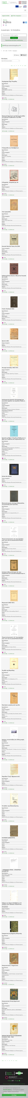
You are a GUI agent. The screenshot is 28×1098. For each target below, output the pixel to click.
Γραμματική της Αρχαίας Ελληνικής (12, 933)
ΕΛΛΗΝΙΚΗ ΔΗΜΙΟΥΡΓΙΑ (8, 837)
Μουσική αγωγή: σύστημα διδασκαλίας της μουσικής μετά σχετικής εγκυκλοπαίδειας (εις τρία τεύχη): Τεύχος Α (14, 504)
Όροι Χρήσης (21, 1083)
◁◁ (11, 65)
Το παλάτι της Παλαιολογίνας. (10, 806)
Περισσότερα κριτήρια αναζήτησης (14, 40)
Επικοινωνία (5, 1083)
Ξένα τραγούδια (6, 211)
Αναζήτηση (14, 38)
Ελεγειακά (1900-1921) (8, 602)
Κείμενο (5, 20)
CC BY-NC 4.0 (11, 99)
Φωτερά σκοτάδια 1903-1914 (10, 367)
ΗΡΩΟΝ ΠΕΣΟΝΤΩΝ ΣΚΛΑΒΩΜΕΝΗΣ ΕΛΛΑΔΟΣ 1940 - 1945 (12, 1036)
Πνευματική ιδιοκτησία (14, 1085)
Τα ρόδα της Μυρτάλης (8, 670)
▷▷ (25, 65)
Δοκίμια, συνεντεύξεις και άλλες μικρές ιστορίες (13, 740)
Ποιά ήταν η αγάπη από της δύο (11, 705)
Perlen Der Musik (6, 476)
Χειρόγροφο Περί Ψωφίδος (9, 81)
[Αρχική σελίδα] (9, 2)
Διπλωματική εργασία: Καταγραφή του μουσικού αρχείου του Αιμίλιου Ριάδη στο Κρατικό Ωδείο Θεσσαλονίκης (14, 401)
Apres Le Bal (5, 341)
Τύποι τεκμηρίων (16, 15)
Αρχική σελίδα (5, 15)
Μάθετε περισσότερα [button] (13, 1091)
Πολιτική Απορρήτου (13, 1083)
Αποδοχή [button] (14, 1095)
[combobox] (10, 61)
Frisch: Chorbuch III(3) (8, 309)
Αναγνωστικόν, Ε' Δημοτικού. (10, 965)
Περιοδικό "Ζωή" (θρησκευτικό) (11, 776)
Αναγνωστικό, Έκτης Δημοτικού (11, 1001)
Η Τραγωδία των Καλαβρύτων (10, 148)
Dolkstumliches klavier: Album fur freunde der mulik (14, 276)
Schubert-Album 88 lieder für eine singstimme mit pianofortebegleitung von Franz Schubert (14, 573)
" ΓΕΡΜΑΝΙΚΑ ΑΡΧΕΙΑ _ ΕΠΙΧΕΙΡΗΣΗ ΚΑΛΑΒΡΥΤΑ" (11, 870)
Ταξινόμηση (4, 58)
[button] (14, 45)
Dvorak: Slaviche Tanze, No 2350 (11, 246)
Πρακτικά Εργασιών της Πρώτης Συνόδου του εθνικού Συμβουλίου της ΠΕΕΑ (13, 116)
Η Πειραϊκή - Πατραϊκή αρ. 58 (10, 182)
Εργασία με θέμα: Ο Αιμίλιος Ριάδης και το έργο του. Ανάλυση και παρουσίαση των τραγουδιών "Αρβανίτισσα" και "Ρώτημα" (14, 439)
